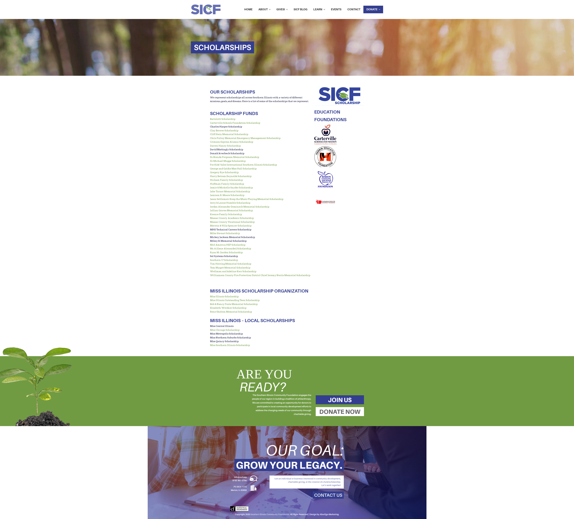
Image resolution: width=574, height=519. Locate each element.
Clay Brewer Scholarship (224, 130)
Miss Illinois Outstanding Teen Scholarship (235, 300)
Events (336, 9)
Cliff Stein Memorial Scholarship (229, 134)
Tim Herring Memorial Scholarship (230, 263)
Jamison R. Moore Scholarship (227, 195)
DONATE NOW (339, 411)
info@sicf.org (240, 477)
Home (248, 9)
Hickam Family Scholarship (226, 180)
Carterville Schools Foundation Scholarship (235, 123)
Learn (317, 9)
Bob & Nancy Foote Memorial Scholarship (234, 304)
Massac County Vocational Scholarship (232, 222)
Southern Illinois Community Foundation (270, 514)
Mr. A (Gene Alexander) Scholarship (230, 248)
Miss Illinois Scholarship (224, 296)
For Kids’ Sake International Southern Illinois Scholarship (243, 164)
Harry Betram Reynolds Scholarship (231, 176)
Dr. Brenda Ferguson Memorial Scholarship (234, 157)
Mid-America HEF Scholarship (227, 245)
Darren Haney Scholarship (225, 145)
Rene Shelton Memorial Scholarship (231, 311)
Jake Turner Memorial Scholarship (230, 191)
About (263, 9)
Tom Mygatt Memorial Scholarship (230, 267)
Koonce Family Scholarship (226, 214)
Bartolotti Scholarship (222, 119)
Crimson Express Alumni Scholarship (231, 142)
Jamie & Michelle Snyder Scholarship (231, 187)
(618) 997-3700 (239, 480)
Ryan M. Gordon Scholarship (226, 252)
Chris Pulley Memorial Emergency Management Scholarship (245, 138)
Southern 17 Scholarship (224, 260)
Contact (353, 9)
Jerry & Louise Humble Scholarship (230, 203)
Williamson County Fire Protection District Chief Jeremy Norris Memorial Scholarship (260, 275)
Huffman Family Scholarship (227, 184)
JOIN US (340, 399)
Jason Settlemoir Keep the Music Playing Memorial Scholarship (246, 199)
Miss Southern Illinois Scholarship (230, 345)
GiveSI (280, 9)
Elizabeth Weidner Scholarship (228, 308)
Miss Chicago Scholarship (225, 330)
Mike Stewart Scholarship (225, 233)
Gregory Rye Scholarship (224, 172)
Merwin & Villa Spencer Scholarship (231, 225)
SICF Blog (300, 9)
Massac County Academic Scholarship (232, 218)
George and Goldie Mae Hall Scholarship (233, 168)
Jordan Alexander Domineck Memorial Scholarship (239, 206)
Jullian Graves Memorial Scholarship (231, 210)
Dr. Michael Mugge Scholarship (228, 161)
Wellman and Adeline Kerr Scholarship (233, 271)
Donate (371, 9)
